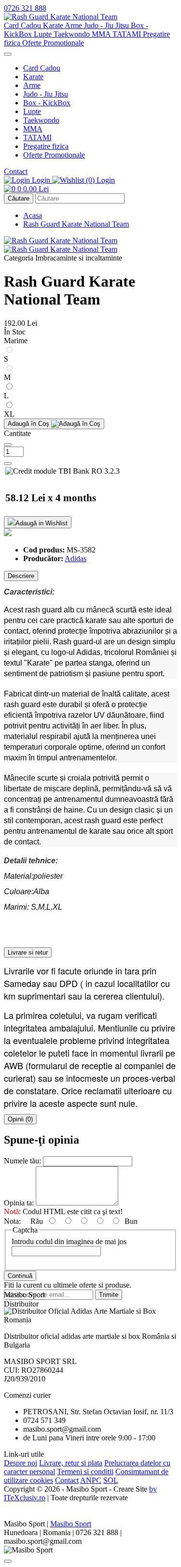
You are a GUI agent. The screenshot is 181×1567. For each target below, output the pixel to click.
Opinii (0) (20, 1119)
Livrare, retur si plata (70, 1463)
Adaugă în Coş (29, 423)
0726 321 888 (25, 8)
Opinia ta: (19, 1203)
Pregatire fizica (46, 146)
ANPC (90, 1480)
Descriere (21, 576)
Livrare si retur (28, 952)
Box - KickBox (46, 103)
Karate (54, 25)
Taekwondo (73, 34)
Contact (16, 171)
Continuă (20, 1275)
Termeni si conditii (85, 1471)
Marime (16, 340)
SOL (110, 1480)
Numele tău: (22, 1161)
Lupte (44, 34)
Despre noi (20, 1463)
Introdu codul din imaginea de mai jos (69, 1241)
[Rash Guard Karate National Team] (60, 17)
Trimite (108, 1294)
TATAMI (127, 34)
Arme (74, 25)
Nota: (12, 1221)
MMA (102, 34)
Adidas (75, 558)
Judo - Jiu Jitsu (107, 25)
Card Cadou (23, 25)
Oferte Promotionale (53, 43)
